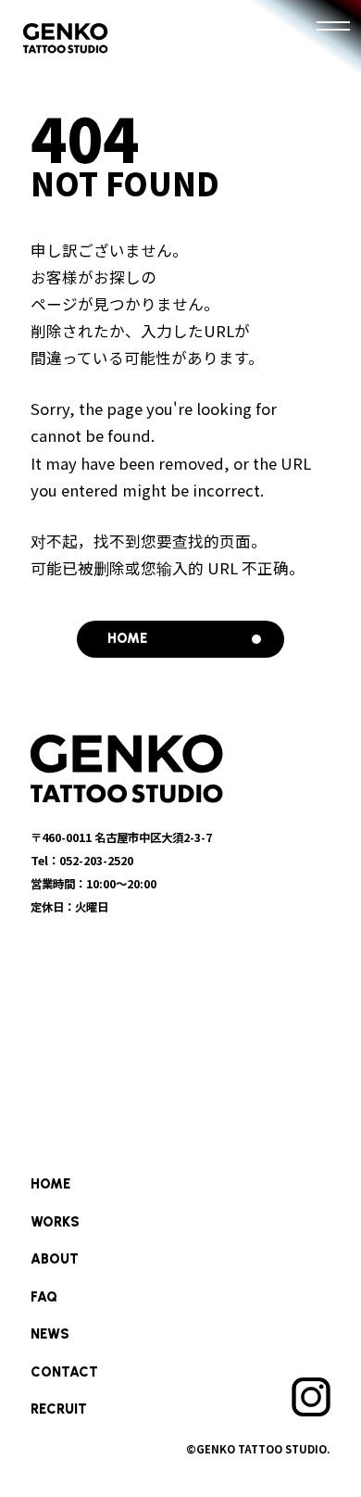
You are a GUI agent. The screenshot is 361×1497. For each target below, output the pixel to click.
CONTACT (64, 1372)
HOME (50, 1184)
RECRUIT (59, 1409)
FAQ (44, 1297)
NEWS (50, 1334)
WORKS (55, 1222)
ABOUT (55, 1259)
